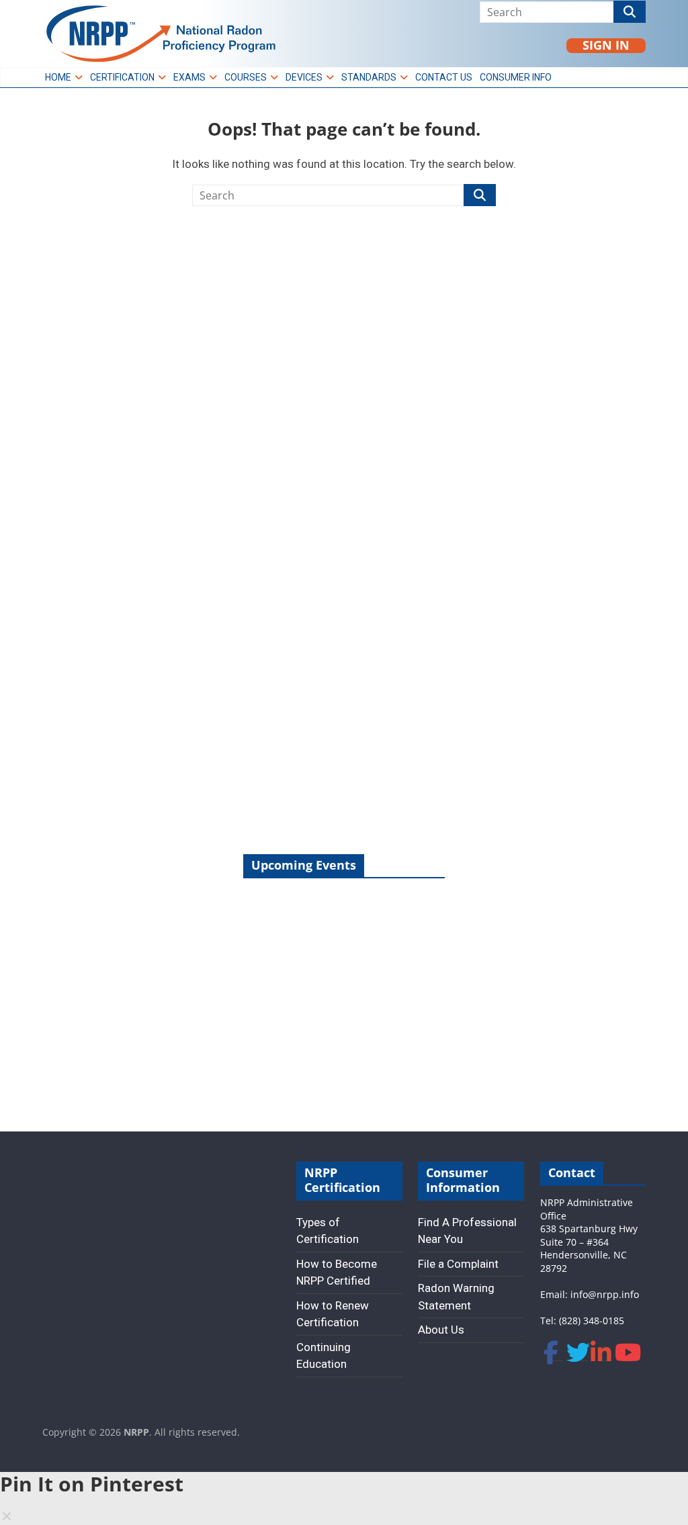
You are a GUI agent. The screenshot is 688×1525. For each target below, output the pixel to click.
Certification (122, 77)
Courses (245, 77)
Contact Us (443, 77)
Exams (189, 77)
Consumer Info (516, 77)
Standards (368, 77)
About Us (441, 1329)
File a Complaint (458, 1263)
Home (58, 77)
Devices (304, 77)
